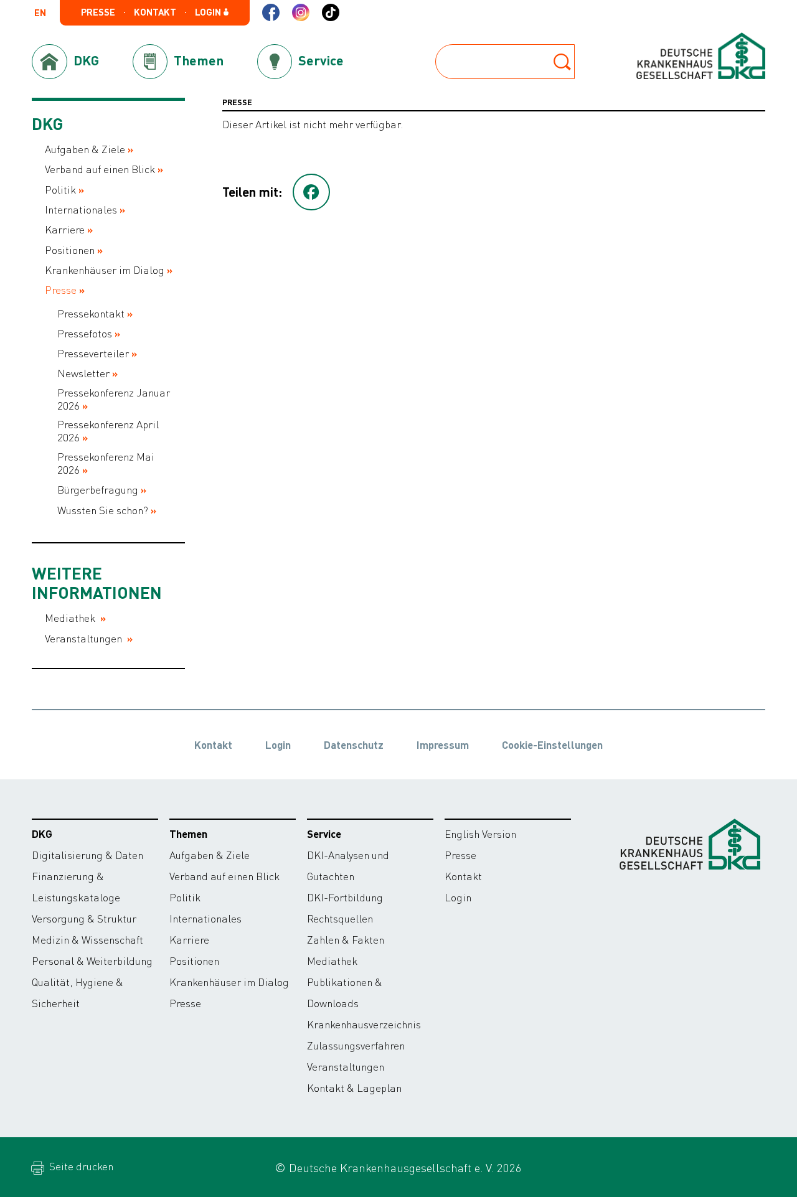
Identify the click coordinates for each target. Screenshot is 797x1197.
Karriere (65, 229)
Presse (61, 289)
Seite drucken (80, 1166)
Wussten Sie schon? (102, 510)
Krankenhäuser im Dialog (104, 269)
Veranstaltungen (85, 638)
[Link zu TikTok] (330, 12)
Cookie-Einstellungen (552, 744)
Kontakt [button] (155, 12)
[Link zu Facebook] (271, 12)
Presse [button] (98, 12)
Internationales (81, 209)
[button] (311, 192)
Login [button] (209, 12)
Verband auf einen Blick (100, 169)
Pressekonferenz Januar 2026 (113, 399)
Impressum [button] (443, 744)
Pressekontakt (91, 313)
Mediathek (71, 617)
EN (40, 13)
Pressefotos (84, 333)
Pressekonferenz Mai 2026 (105, 463)
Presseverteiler (93, 353)
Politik (60, 189)
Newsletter (83, 373)
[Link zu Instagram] (300, 12)
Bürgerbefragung (97, 489)
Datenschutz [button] (354, 744)
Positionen (70, 249)
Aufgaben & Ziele (85, 149)
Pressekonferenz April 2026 (108, 431)
